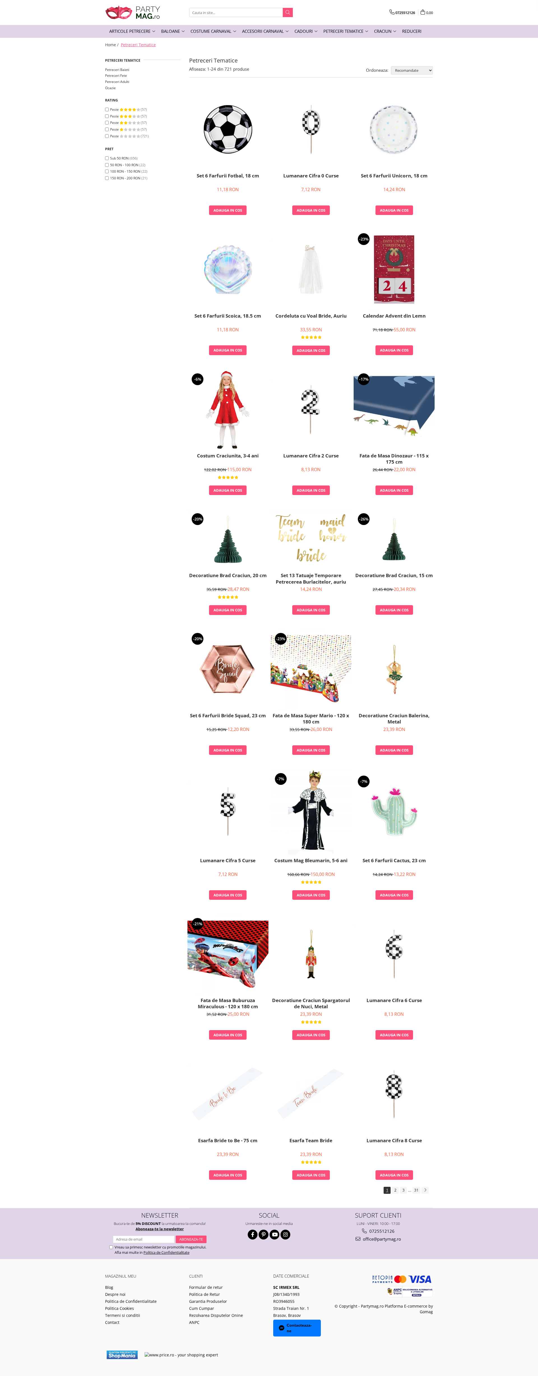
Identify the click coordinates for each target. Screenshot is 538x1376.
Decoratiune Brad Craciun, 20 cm (228, 575)
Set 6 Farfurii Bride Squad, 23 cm (228, 716)
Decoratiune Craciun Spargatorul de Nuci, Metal (311, 1003)
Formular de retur (206, 1287)
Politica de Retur (204, 1294)
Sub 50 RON (119, 158)
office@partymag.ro (381, 1239)
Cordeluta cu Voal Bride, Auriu (311, 316)
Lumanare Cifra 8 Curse (394, 1140)
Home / (112, 44)
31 (416, 1190)
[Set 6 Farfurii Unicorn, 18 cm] (394, 129)
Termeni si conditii (122, 1315)
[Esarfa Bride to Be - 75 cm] (227, 1094)
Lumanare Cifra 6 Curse (394, 1000)
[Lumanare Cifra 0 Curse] (311, 129)
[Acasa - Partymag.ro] (133, 12)
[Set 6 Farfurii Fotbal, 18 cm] (227, 129)
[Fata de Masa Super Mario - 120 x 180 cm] (311, 669)
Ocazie (110, 87)
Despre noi (115, 1294)
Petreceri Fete (116, 75)
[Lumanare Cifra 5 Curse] (227, 811)
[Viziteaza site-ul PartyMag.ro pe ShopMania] (122, 1354)
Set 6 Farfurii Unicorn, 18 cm (394, 176)
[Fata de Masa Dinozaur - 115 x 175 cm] (394, 409)
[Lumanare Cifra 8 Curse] (394, 1094)
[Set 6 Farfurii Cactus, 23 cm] (394, 811)
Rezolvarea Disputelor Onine (216, 1315)
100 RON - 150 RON (125, 171)
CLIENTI (196, 1276)
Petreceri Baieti (117, 69)
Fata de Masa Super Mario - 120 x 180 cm (311, 719)
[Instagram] (285, 1234)
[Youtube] (274, 1234)
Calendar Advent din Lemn (394, 316)
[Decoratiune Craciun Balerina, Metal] (394, 669)
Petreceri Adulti (117, 81)
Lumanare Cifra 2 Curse (311, 456)
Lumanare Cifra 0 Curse (311, 176)
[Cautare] (288, 12)
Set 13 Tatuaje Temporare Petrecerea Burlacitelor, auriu (311, 578)
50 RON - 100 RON (124, 165)
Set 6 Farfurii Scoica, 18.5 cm (227, 316)
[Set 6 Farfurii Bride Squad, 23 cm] (227, 669)
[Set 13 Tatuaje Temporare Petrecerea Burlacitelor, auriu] (311, 539)
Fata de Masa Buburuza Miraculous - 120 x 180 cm (228, 1003)
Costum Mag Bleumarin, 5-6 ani (310, 860)
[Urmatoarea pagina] (425, 1190)
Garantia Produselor (208, 1301)
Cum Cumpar (201, 1308)
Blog (109, 1287)
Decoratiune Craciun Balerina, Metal (394, 719)
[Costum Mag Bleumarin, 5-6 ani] (311, 812)
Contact (112, 1322)
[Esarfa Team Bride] (311, 1094)
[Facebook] (253, 1234)
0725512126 (381, 1231)
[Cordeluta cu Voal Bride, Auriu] (311, 269)
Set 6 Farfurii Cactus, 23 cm (394, 860)
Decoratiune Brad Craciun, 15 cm (394, 575)
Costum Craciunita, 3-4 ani (228, 456)
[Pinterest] (263, 1234)
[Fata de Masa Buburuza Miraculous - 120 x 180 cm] (227, 954)
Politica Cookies (119, 1308)
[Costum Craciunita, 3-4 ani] (227, 409)
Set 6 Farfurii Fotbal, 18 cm (228, 176)
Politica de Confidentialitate (166, 1252)
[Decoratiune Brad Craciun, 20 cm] (227, 539)
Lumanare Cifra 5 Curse (228, 860)
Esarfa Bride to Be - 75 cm (228, 1140)
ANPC (194, 1322)
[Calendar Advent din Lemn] (394, 269)
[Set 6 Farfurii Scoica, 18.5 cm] (227, 269)
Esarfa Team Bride (310, 1140)
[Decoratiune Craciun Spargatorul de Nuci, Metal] (311, 954)
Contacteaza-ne (299, 1328)
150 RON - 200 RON (125, 178)
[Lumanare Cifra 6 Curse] (394, 954)
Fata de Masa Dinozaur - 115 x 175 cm (394, 459)
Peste (115, 109)
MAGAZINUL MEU (120, 1276)
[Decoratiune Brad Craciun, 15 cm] (394, 539)
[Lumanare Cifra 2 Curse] (311, 409)
